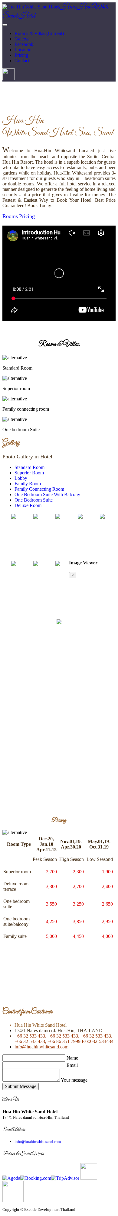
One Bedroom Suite (34, 499)
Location (23, 49)
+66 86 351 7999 (63, 1041)
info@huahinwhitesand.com (41, 1046)
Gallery (22, 38)
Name (72, 1057)
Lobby (21, 478)
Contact (22, 60)
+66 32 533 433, (30, 1035)
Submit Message (20, 1086)
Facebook (24, 44)
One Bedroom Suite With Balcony (47, 494)
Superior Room (29, 472)
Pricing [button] (21, 55)
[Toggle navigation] (4, 25)
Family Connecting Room (39, 489)
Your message (74, 1080)
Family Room (28, 483)
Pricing (27, 216)
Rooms (10, 216)
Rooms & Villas (39, 33)
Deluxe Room (28, 505)
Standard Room (29, 467)
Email (72, 1065)
